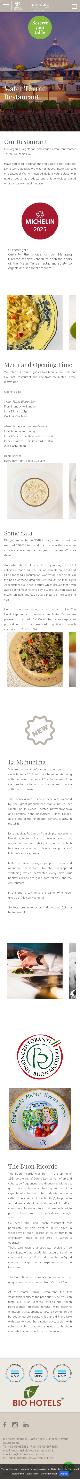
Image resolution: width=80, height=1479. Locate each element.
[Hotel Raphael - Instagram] (15, 1425)
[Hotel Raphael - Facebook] (5, 1425)
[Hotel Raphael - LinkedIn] (26, 1425)
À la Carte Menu (15, 446)
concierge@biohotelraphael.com (24, 1454)
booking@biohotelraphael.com (31, 1451)
